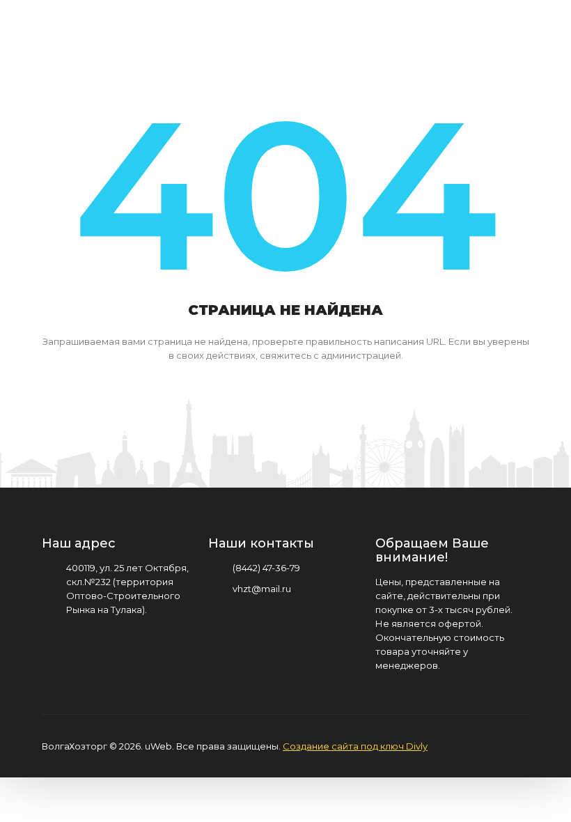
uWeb (158, 746)
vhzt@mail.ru (262, 588)
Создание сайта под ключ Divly (355, 746)
